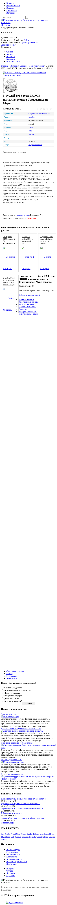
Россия (31, 134)
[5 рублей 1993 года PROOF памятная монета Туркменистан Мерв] (27, 74)
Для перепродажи (12, 693)
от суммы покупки (35, 145)
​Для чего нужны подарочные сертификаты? (21, 728)
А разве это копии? (13, 701)
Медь (36, 837)
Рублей (13, 834)
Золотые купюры (9, 714)
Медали (23, 834)
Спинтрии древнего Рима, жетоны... (17, 743)
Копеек (46, 834)
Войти (26, 40)
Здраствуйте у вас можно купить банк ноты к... (22, 818)
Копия (31, 833)
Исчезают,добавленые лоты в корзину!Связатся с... (24, 799)
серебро (31, 117)
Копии (8, 837)
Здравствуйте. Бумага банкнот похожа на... (20, 803)
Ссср (2, 834)
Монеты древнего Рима (11, 759)
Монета (51, 834)
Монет (18, 834)
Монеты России (36, 66)
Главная (4, 66)
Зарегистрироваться (29, 42)
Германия (25, 837)
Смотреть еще (7, 823)
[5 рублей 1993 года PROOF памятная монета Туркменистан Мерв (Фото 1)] (10, 85)
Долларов (18, 837)
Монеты (3, 839)
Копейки (7, 834)
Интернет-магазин (18, 66)
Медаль (31, 837)
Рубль (30, 127)
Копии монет (39, 834)
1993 (30, 131)
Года (3, 836)
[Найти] (27, 18)
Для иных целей (11, 698)
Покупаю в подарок (13, 696)
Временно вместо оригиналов (18, 690)
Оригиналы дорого (13, 688)
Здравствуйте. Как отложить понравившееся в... (23, 808)
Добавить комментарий (29, 295)
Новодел (52, 837)
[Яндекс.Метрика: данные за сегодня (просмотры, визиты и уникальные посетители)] (14, 903)
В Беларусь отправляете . (12, 813)
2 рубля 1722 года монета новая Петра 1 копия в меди (9, 281)
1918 (12, 837)
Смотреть (7, 268)
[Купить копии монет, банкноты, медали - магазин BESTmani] (28, 22)
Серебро (41, 837)
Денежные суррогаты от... (13, 774)
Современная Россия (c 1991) (39, 114)
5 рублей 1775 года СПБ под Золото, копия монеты (46, 240)
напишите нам (23, 215)
